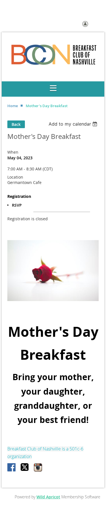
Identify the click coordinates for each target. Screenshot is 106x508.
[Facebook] (11, 467)
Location (15, 177)
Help (69, 12)
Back (16, 124)
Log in (95, 23)
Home (38, 12)
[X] (24, 467)
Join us (54, 12)
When (12, 152)
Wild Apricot (48, 496)
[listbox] (74, 123)
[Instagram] (37, 467)
